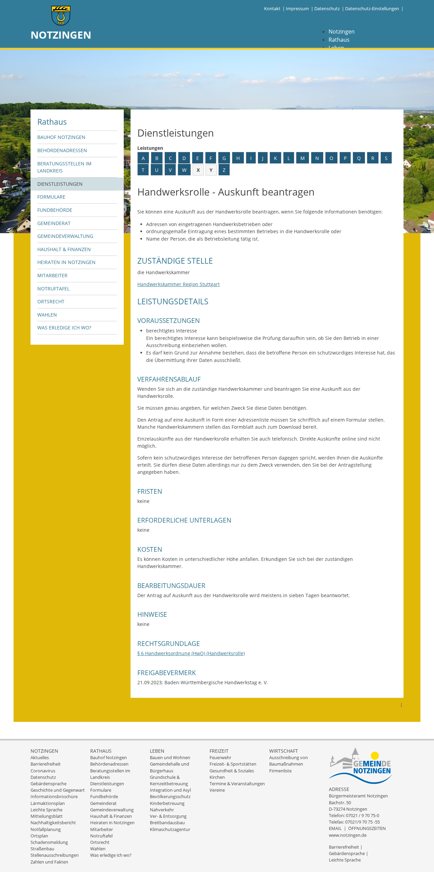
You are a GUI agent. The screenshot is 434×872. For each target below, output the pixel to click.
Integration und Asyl (170, 790)
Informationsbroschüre (54, 796)
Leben (157, 751)
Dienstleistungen (60, 184)
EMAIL (335, 828)
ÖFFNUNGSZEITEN (367, 828)
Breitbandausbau (167, 822)
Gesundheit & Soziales (232, 771)
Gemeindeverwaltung (65, 236)
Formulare (51, 197)
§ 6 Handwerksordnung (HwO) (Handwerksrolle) (191, 653)
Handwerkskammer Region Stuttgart (178, 284)
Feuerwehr (220, 757)
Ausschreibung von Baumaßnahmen (288, 760)
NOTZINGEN (61, 35)
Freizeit (219, 751)
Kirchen (217, 777)
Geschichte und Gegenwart (58, 790)
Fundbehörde (54, 210)
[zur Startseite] (61, 16)
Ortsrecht (50, 301)
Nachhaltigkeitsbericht (53, 822)
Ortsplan (39, 836)
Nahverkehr (162, 810)
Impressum (297, 8)
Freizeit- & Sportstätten (233, 764)
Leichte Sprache (46, 810)
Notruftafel (53, 288)
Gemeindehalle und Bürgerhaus (169, 767)
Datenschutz (327, 8)
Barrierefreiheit (46, 764)
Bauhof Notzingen (61, 137)
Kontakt (272, 8)
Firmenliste (280, 771)
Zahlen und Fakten (49, 862)
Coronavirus (43, 771)
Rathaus (339, 39)
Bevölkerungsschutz (170, 796)
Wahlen (47, 314)
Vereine (217, 790)
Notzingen (342, 31)
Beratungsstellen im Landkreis (64, 167)
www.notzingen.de (348, 835)
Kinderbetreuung (167, 803)
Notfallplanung (46, 829)
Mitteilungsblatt (47, 816)
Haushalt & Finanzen (64, 249)
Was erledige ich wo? (64, 327)
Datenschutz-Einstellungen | (374, 8)
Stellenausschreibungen (55, 855)
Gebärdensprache (48, 783)
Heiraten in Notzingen (66, 262)
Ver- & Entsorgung (168, 816)
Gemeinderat (54, 223)
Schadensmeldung (49, 842)
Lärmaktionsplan (48, 803)
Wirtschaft (283, 751)
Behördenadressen (62, 150)
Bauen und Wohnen (170, 757)
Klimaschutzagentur (170, 829)
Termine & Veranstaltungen (237, 783)
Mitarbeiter (52, 275)
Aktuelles (40, 757)
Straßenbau (42, 849)
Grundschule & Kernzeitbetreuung (169, 780)
